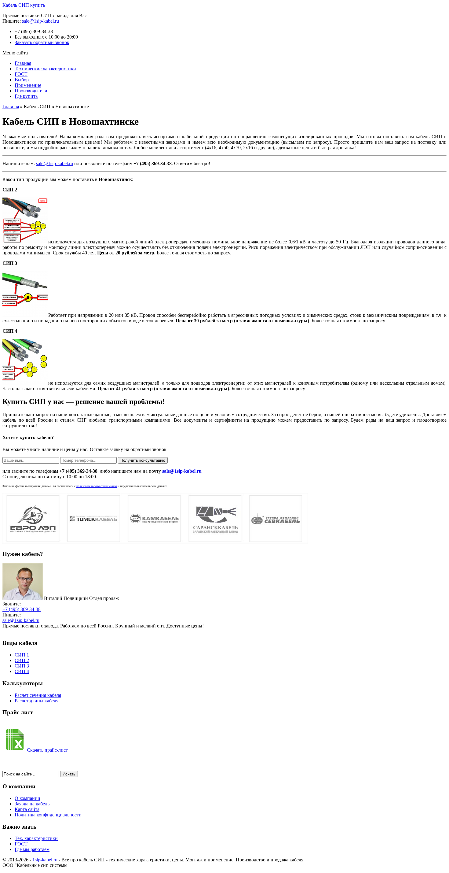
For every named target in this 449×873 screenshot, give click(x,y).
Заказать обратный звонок (42, 42)
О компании (27, 798)
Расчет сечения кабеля (38, 695)
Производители (31, 90)
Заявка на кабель (32, 803)
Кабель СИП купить (23, 5)
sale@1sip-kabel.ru (40, 21)
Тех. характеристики (36, 838)
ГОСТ (21, 74)
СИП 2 (22, 660)
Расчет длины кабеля (36, 700)
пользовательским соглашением (96, 486)
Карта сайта (27, 809)
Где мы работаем (32, 849)
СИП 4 (22, 671)
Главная (23, 63)
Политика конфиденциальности (48, 814)
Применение (28, 85)
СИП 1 (22, 654)
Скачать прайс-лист (47, 750)
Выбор (22, 79)
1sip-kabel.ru (44, 859)
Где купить (26, 96)
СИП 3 (22, 665)
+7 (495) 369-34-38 (21, 609)
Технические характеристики (45, 68)
